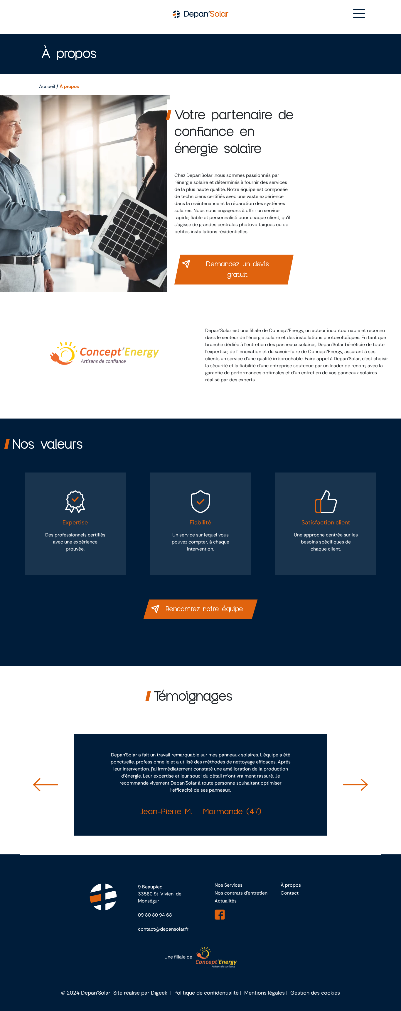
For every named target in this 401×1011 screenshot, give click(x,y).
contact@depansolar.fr (163, 929)
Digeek (159, 992)
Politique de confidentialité (206, 992)
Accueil (47, 86)
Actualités (226, 901)
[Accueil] (200, 14)
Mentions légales (264, 992)
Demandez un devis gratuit (237, 269)
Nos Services (228, 885)
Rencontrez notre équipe (204, 609)
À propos (291, 885)
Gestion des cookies (315, 992)
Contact (290, 893)
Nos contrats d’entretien (241, 893)
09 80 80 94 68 (155, 915)
